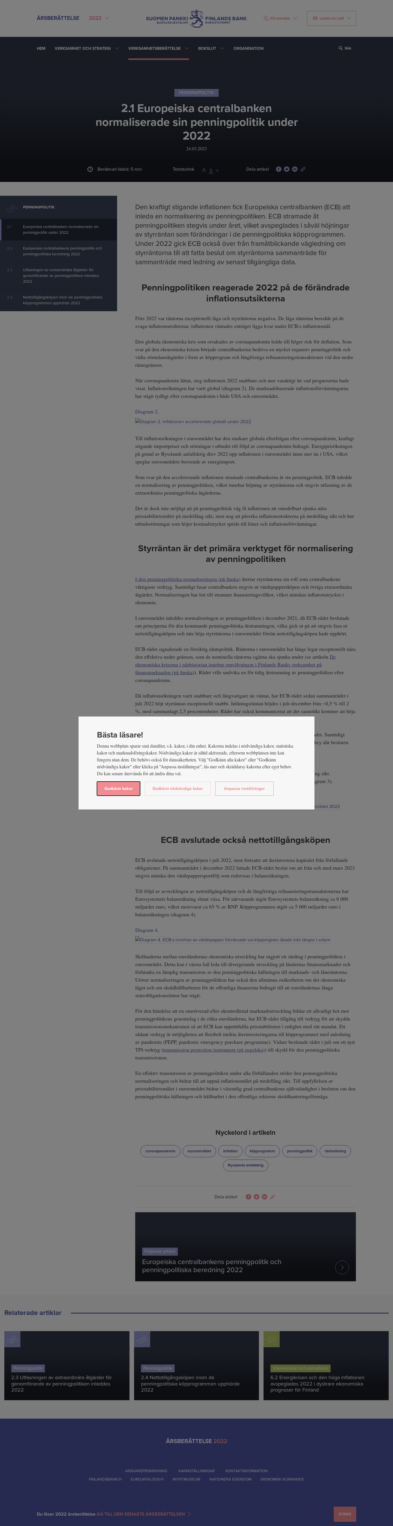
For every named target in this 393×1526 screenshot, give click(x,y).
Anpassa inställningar (244, 788)
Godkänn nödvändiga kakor (177, 788)
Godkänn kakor (118, 788)
